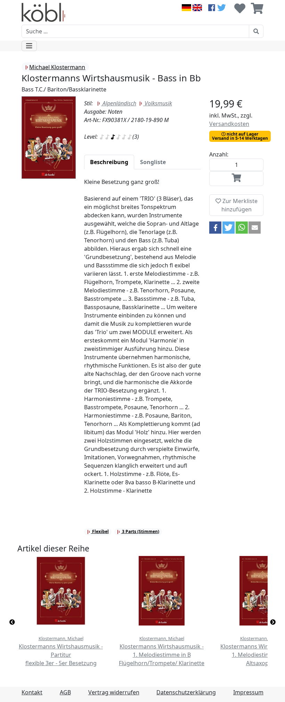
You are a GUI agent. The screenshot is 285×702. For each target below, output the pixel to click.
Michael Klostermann (57, 67)
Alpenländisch (118, 103)
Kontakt (32, 692)
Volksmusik (157, 103)
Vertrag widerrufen (113, 692)
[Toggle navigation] (29, 46)
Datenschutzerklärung (186, 692)
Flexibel (100, 531)
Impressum (248, 692)
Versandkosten (229, 124)
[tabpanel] (142, 340)
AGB (65, 692)
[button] (215, 227)
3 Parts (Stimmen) (140, 531)
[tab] (109, 162)
